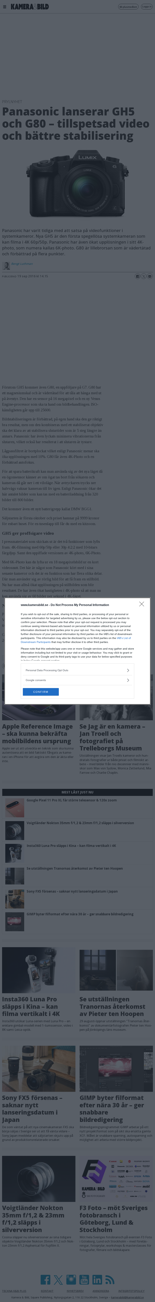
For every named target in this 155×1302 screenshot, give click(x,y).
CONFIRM (40, 691)
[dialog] (77, 651)
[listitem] (77, 670)
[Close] (142, 605)
